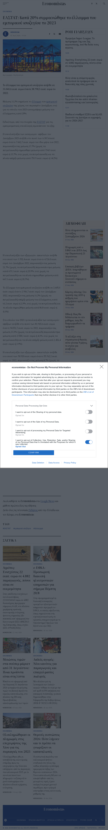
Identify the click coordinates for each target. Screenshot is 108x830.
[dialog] (54, 415)
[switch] (89, 412)
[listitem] (54, 405)
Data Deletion (38, 463)
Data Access (54, 463)
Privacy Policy (70, 463)
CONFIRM (34, 453)
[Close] (102, 367)
